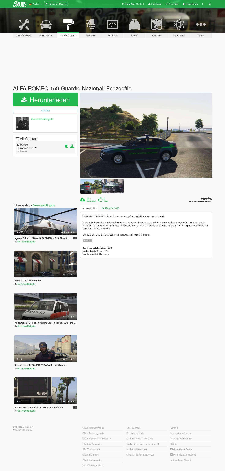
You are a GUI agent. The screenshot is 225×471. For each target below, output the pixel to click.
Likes (106, 201)
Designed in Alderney (23, 426)
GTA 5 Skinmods (90, 454)
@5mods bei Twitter (183, 449)
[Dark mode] (203, 4)
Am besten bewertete (136, 449)
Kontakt (174, 427)
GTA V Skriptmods (91, 449)
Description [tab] (90, 207)
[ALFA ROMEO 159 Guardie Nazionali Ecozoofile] (146, 135)
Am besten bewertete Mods (139, 438)
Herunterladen (49, 99)
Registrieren (191, 3)
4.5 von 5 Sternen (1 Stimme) (200, 201)
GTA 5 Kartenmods (91, 460)
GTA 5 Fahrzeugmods (93, 433)
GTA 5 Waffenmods (91, 443)
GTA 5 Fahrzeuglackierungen (96, 438)
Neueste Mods (133, 427)
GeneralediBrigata (42, 119)
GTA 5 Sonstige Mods (92, 465)
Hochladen (155, 3)
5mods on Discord (182, 460)
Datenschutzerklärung (181, 433)
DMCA (173, 443)
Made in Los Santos (22, 429)
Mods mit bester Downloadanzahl (142, 443)
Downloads (91, 201)
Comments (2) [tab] (111, 207)
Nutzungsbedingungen (181, 438)
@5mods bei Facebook (184, 454)
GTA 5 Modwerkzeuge (93, 427)
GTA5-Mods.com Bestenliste (140, 454)
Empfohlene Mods (135, 433)
